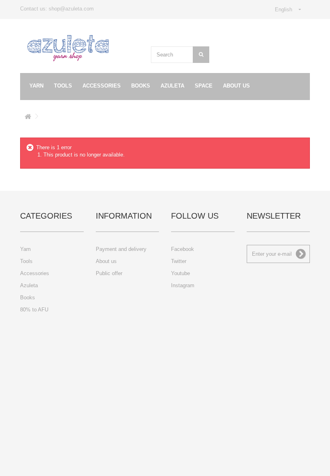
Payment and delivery (121, 249)
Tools (63, 86)
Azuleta (172, 86)
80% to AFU (34, 310)
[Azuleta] (68, 48)
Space (203, 86)
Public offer (109, 273)
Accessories (101, 86)
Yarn (36, 86)
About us (236, 86)
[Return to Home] (27, 118)
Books (140, 86)
